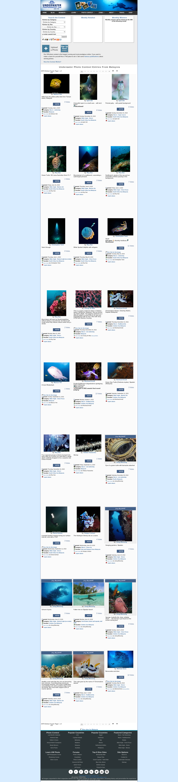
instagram (107, 772)
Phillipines (101, 748)
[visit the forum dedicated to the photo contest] (43, 40)
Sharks (124, 740)
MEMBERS (62, 12)
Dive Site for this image (114, 252)
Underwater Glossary (124, 759)
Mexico (101, 742)
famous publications (91, 56)
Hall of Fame (54, 748)
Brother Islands (101, 765)
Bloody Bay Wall (100, 754)
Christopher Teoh (58, 245)
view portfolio (94, 335)
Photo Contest (77, 759)
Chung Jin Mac (89, 308)
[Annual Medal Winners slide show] (51, 40)
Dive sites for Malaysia (90, 729)
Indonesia (101, 737)
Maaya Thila (100, 757)
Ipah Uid (90, 100)
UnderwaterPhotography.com (96, 777)
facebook (71, 772)
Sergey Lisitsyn (89, 533)
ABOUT (111, 12)
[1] (81, 71)
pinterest (86, 772)
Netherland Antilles (100, 745)
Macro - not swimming (87, 332)
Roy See (58, 173)
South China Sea (86, 120)
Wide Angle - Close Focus (120, 190)
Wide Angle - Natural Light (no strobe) (60, 259)
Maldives (77, 742)
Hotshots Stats (54, 737)
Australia (77, 748)
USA (77, 735)
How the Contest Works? (52, 62)
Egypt (100, 735)
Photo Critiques (77, 754)
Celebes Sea (116, 326)
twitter (96, 772)
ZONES (101, 12)
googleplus (81, 772)
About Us (124, 754)
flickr (76, 772)
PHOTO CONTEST (87, 12)
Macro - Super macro (119, 115)
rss (91, 772)
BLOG (53, 12)
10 (109, 71)
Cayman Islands (77, 737)
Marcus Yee (58, 382)
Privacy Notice (84, 775)
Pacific (115, 479)
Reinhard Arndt (121, 308)
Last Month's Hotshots (54, 735)
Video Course (54, 759)
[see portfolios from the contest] (49, 40)
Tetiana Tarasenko (89, 452)
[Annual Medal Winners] (53, 40)
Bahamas (77, 740)
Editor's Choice (54, 740)
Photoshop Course (54, 757)
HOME (45, 12)
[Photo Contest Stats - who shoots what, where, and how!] (47, 40)
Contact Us (124, 757)
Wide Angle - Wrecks (124, 748)
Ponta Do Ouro (101, 767)
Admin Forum (77, 765)
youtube (102, 772)
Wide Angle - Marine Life (57, 187)
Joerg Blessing (121, 462)
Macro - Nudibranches (124, 737)
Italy (101, 740)
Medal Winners (54, 745)
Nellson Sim (58, 94)
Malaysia (51, 112)
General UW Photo (77, 762)
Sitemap (124, 762)
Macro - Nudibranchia (119, 324)
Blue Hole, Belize (101, 762)
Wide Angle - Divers (87, 118)
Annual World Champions (54, 742)
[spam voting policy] (55, 40)
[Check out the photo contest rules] (60, 40)
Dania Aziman (58, 533)
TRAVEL (122, 12)
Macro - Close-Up (86, 547)
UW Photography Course (54, 754)
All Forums (77, 767)
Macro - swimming (55, 110)
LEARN (73, 12)
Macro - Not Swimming (124, 735)
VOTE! (57, 104)
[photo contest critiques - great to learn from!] (45, 40)
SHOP (130, 12)
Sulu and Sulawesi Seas (88, 549)
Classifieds (77, 757)
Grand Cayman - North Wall (100, 759)
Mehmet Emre (121, 669)
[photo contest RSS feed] (57, 40)
